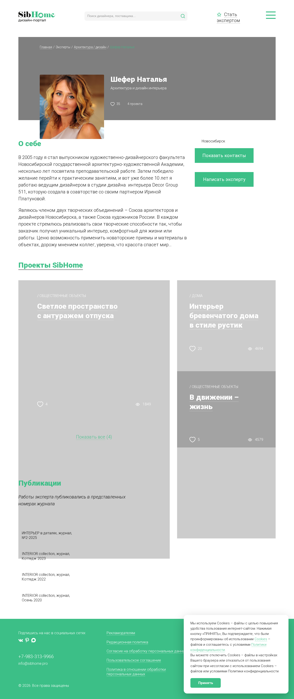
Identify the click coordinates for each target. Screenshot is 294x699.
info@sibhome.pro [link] (33, 663)
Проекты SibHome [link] (50, 265)
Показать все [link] (90, 437)
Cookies (260, 639)
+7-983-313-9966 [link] (36, 656)
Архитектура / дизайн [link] (90, 47)
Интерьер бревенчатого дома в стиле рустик (223, 315)
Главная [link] (46, 47)
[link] (220, 14)
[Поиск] (183, 16)
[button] (271, 15)
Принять (205, 683)
